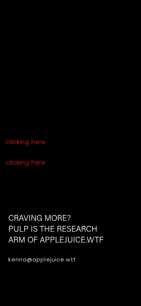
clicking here (26, 142)
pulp (71, 15)
